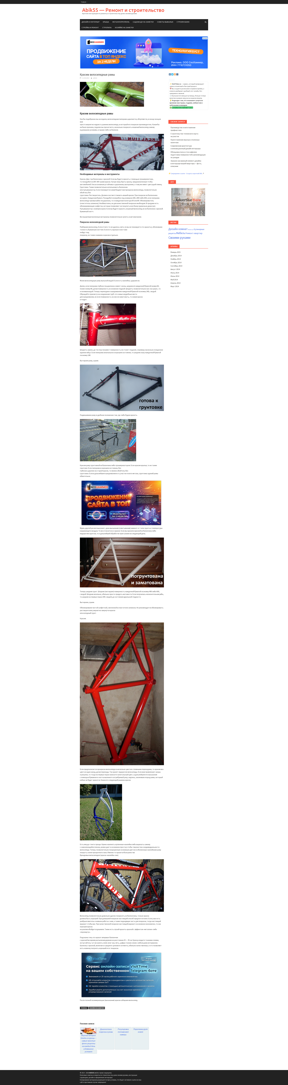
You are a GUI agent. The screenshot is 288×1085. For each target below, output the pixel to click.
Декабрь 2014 (176, 255)
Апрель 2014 (175, 283)
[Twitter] (172, 74)
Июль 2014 (175, 273)
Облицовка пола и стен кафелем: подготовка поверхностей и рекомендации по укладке (188, 155)
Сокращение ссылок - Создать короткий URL (186, 173)
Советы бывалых (165, 22)
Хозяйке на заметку (124, 27)
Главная (83, 2)
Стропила (106, 27)
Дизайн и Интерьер (90, 22)
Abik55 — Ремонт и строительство (123, 10)
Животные (190, 229)
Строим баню (183, 22)
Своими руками (179, 237)
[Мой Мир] (177, 74)
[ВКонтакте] (170, 74)
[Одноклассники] (175, 74)
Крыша (106, 22)
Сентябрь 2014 (176, 266)
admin (95, 78)
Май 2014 (174, 279)
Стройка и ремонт (90, 27)
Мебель (180, 233)
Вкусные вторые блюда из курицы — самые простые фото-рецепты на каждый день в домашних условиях (88, 1043)
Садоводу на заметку (143, 22)
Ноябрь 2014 (176, 259)
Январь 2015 (176, 252)
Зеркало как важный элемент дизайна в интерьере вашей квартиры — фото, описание (186, 163)
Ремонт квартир (193, 233)
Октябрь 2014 (176, 262)
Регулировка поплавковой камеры (123, 1032)
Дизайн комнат (178, 229)
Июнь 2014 (175, 276)
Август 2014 (175, 269)
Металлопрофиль (120, 22)
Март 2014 (175, 286)
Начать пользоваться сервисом (182, 107)
